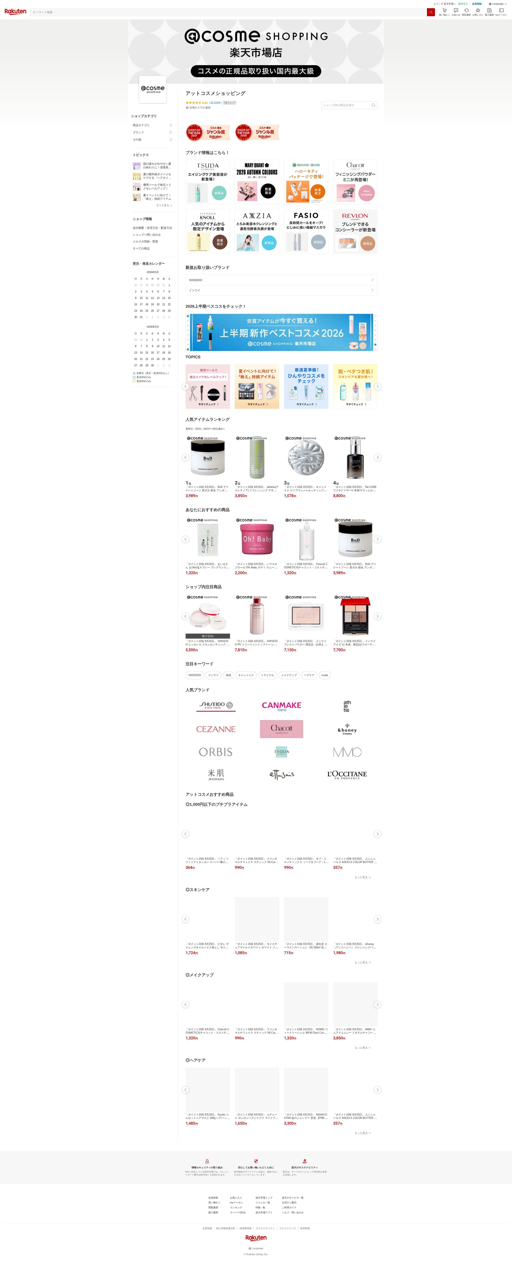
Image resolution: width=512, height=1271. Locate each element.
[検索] (431, 22)
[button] (498, 14)
